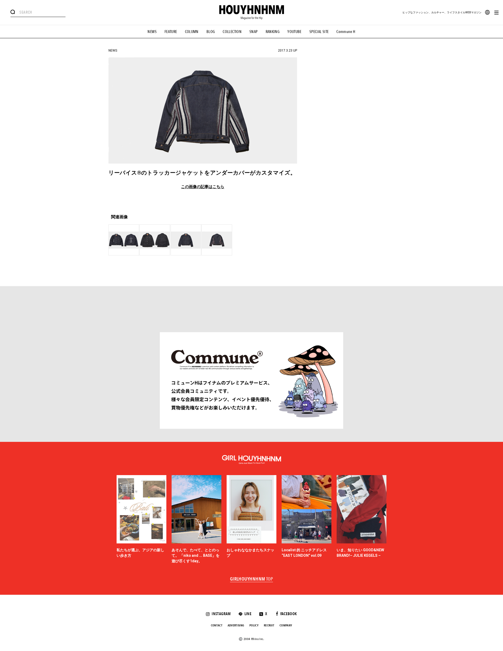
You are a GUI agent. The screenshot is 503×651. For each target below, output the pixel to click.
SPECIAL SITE (319, 31)
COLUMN (192, 31)
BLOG (210, 31)
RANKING (273, 31)
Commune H (345, 31)
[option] (141, 519)
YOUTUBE (294, 31)
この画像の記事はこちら (202, 187)
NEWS (152, 31)
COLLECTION (232, 31)
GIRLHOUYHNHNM (251, 579)
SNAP (253, 31)
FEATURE (171, 31)
